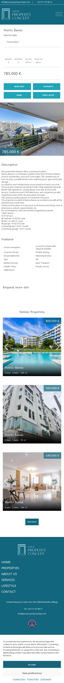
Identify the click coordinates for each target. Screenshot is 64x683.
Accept (32, 664)
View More (32, 522)
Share (19, 95)
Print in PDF (48, 95)
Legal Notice (45, 679)
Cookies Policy (19, 679)
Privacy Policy (33, 679)
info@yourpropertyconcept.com (15, 2)
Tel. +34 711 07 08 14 (33, 609)
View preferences (32, 673)
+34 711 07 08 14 (44, 2)
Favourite (48, 86)
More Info (19, 86)
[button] (59, 14)
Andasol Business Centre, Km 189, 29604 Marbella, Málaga (32, 602)
